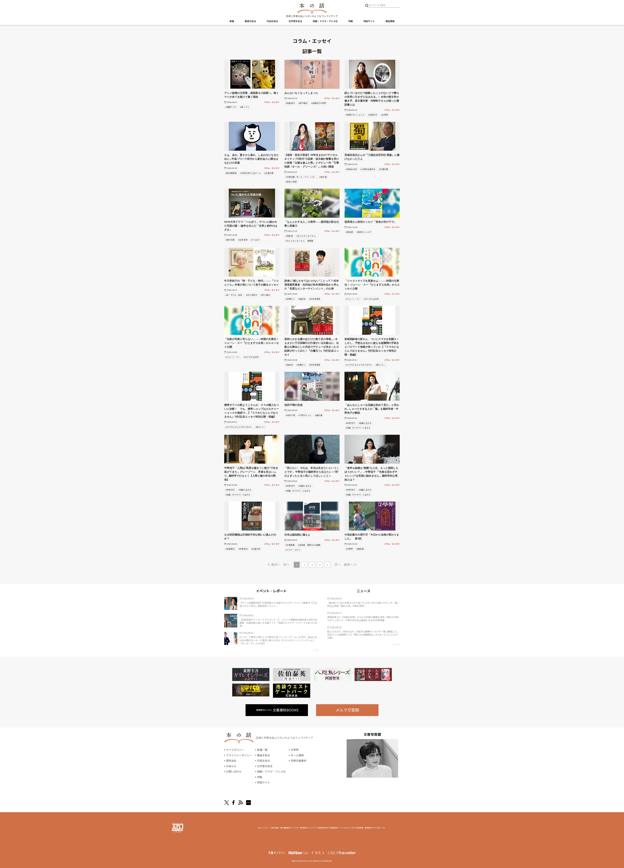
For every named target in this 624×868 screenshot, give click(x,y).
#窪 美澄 (349, 232)
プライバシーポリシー (239, 755)
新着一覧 (262, 749)
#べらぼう (255, 240)
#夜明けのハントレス (355, 115)
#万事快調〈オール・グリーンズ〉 (301, 177)
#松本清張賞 (314, 299)
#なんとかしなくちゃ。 (307, 236)
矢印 (314, 649)
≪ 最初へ (273, 564)
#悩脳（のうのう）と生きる (358, 428)
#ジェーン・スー (353, 299)
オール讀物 (297, 755)
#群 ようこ (380, 365)
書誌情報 (390, 21)
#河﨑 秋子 (372, 115)
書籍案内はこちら (277, 710)
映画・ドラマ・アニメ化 (325, 21)
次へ (337, 564)
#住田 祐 (302, 299)
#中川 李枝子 (251, 295)
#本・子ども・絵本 (234, 295)
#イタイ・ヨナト (293, 550)
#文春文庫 (268, 173)
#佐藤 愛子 (290, 103)
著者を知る (250, 21)
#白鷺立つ (290, 299)
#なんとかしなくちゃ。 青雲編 (299, 241)
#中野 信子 (350, 423)
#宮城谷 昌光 (351, 169)
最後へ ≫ (350, 564)
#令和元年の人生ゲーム (250, 173)
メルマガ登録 (347, 710)
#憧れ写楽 (230, 240)
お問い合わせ (234, 771)
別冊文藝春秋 (298, 760)
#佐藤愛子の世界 (318, 103)
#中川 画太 (265, 295)
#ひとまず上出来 (371, 299)
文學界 (295, 749)
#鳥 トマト (244, 107)
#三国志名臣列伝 (368, 169)
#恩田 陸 (289, 236)
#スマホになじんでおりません (359, 365)
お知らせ (231, 766)
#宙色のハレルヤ (364, 232)
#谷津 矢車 (242, 240)
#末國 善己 (230, 549)
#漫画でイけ (231, 107)
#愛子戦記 (303, 103)
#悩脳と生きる (365, 423)
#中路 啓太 (243, 549)
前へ (286, 564)
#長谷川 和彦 (291, 182)
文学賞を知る (295, 21)
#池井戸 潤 (290, 415)
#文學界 (384, 115)
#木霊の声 (255, 549)
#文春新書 (290, 545)
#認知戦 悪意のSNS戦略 (309, 545)
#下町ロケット (305, 415)
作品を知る (272, 21)
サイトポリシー (235, 749)
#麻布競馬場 (231, 173)
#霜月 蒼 (318, 415)
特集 (350, 21)
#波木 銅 (323, 177)
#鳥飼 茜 (360, 549)
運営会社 (231, 760)
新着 (232, 21)
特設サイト (369, 21)
